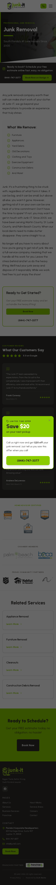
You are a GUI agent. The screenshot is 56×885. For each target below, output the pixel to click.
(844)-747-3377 (28, 460)
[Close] (49, 420)
